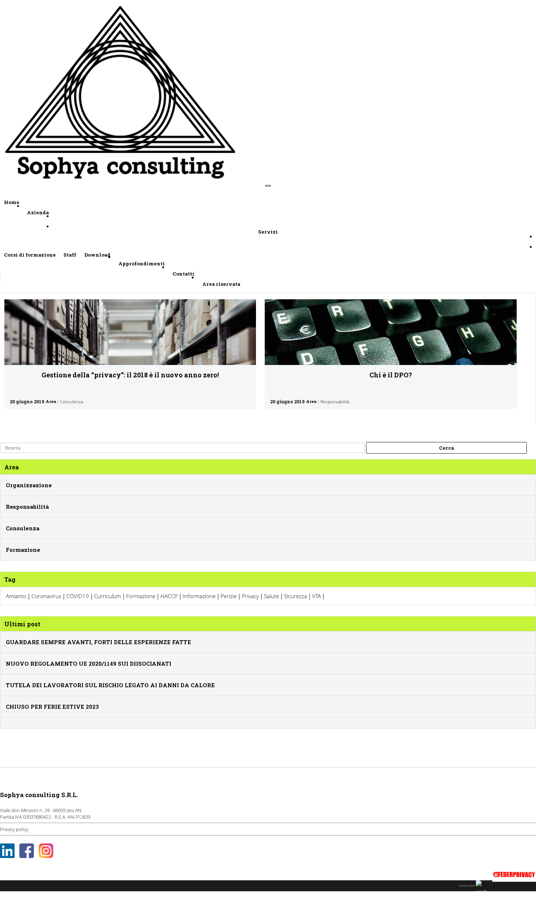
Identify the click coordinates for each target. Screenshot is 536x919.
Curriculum (107, 596)
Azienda (38, 212)
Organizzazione (29, 485)
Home (11, 202)
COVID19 (77, 596)
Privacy (250, 596)
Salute (271, 596)
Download (97, 254)
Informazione (199, 596)
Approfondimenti (142, 263)
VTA (316, 596)
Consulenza (71, 402)
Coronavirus (46, 596)
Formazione (23, 549)
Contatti (183, 273)
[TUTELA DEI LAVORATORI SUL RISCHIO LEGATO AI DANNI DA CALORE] (110, 677)
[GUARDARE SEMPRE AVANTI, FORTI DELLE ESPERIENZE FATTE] (98, 634)
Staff (69, 254)
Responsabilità (335, 402)
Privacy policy (14, 829)
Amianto (16, 596)
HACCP (169, 596)
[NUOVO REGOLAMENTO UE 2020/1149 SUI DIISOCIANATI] (88, 656)
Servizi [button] (268, 231)
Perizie (229, 596)
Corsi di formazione (30, 254)
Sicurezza (295, 596)
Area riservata (221, 284)
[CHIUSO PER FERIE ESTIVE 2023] (52, 699)
